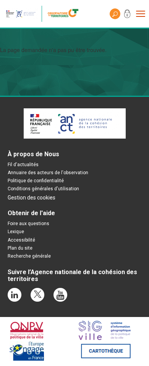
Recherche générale (29, 256)
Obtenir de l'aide (31, 213)
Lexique (16, 231)
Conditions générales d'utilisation (43, 188)
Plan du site (20, 248)
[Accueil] (65, 14)
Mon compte (127, 15)
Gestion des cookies (31, 197)
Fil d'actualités (23, 164)
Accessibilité (21, 240)
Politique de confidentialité (36, 180)
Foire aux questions (28, 223)
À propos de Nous (33, 154)
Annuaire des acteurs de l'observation (48, 172)
